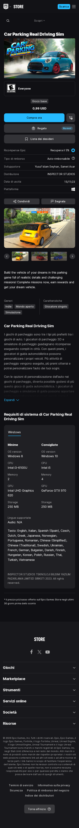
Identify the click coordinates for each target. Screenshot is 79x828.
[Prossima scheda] (72, 256)
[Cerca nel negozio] (8, 20)
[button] (39, 400)
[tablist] (39, 432)
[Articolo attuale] (20, 256)
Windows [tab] (14, 432)
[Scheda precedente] (7, 256)
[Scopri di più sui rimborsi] (73, 158)
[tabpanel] (39, 472)
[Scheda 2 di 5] (39, 256)
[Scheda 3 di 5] (59, 256)
